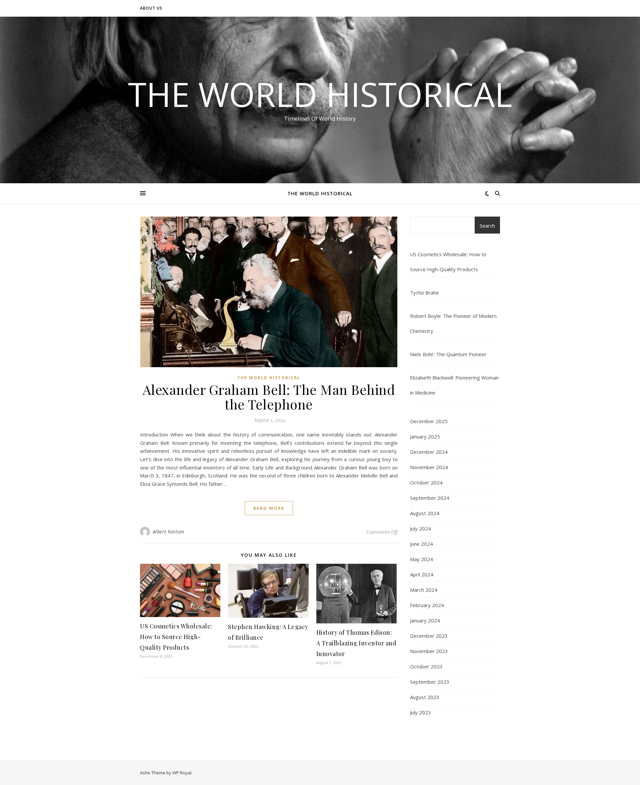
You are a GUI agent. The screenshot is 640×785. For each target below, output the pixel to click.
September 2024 (429, 497)
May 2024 (421, 559)
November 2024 (429, 467)
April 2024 (421, 574)
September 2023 (429, 681)
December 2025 (429, 421)
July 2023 (420, 712)
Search (487, 225)
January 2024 (425, 620)
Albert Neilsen (168, 531)
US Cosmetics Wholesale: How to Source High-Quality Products (176, 636)
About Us (151, 8)
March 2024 (423, 589)
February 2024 (427, 605)
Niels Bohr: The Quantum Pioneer (448, 354)
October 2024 (426, 482)
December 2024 (429, 451)
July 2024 (420, 528)
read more (268, 508)
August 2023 (424, 697)
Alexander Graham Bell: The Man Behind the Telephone (269, 397)
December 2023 (429, 635)
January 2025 (425, 436)
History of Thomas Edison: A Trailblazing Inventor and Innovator (356, 643)
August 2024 (424, 513)
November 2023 (429, 651)
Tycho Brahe (424, 292)
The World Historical (320, 94)
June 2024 (421, 543)
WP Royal (181, 773)
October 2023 (426, 666)
